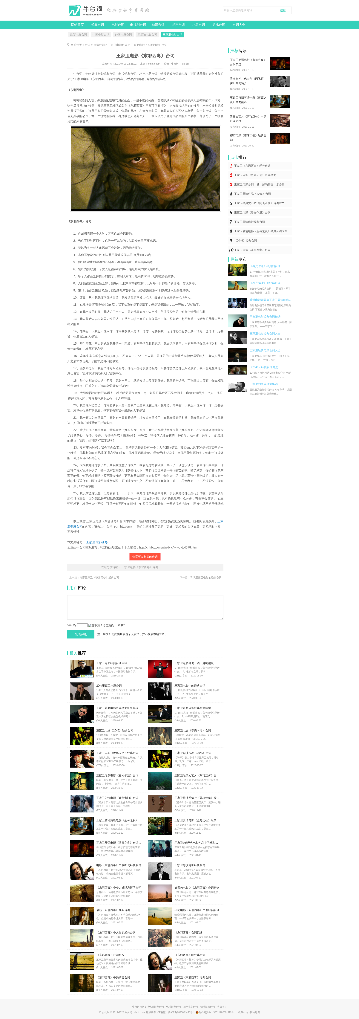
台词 (87, 44)
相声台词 (178, 25)
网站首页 (77, 25)
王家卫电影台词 (172, 34)
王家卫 (90, 542)
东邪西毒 (102, 542)
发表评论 (81, 634)
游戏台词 (218, 25)
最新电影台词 (78, 34)
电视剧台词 (138, 25)
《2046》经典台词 (245, 240)
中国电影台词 (101, 34)
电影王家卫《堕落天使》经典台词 (99, 577)
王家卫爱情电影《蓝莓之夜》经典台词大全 (260, 231)
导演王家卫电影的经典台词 (206, 577)
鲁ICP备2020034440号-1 (181, 1012)
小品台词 (198, 25)
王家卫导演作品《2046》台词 (252, 193)
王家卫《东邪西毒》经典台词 (252, 165)
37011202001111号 (223, 1012)
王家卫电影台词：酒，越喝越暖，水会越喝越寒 (263, 184)
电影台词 (117, 25)
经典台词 (97, 25)
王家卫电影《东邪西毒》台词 (252, 249)
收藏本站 (243, 1012)
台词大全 (239, 25)
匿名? (121, 625)
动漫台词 (158, 25)
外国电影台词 (123, 34)
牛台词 (135, 1006)
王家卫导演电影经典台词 (249, 221)
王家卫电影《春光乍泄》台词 (252, 212)
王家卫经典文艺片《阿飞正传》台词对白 (259, 203)
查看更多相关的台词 (145, 556)
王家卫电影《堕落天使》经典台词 (255, 175)
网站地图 (255, 1012)
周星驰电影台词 (147, 34)
